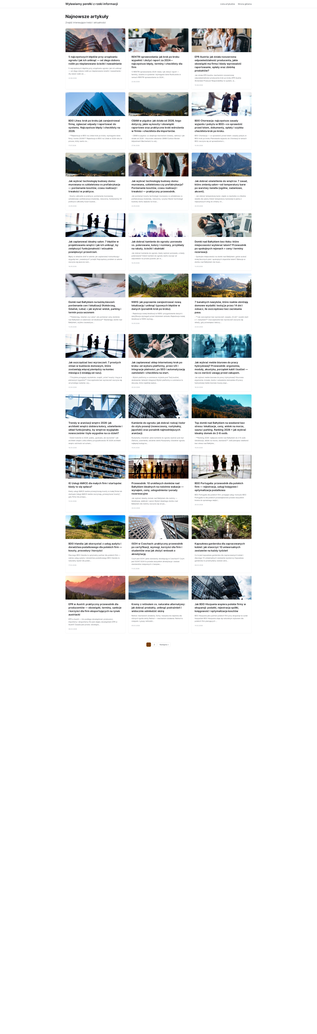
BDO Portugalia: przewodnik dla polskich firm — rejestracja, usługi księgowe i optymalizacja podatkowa (219, 487)
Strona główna (245, 4)
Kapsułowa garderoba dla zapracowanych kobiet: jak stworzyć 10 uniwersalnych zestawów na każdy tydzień (220, 547)
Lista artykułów (227, 4)
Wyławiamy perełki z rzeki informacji (91, 4)
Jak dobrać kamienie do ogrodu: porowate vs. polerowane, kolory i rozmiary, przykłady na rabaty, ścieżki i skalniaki (158, 245)
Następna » (164, 645)
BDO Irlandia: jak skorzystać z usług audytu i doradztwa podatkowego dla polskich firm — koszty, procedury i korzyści (95, 547)
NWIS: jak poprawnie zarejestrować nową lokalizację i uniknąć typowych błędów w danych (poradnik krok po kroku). (156, 305)
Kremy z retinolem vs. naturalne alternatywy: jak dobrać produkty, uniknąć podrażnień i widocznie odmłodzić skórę (158, 608)
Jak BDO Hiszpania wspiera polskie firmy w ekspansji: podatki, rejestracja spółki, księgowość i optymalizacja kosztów (220, 608)
